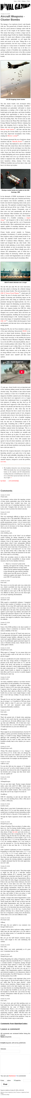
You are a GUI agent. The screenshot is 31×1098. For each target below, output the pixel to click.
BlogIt (8, 1094)
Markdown (12, 1076)
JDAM (24, 331)
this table (15, 832)
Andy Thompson (17, 1092)
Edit (19, 1)
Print (28, 1)
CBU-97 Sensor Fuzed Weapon (10, 293)
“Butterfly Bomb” (17, 141)
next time (3, 461)
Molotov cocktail (12, 136)
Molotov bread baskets (7, 129)
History (24, 1)
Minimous (3, 1092)
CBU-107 (3, 321)
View (15, 1)
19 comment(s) (14, 481)
